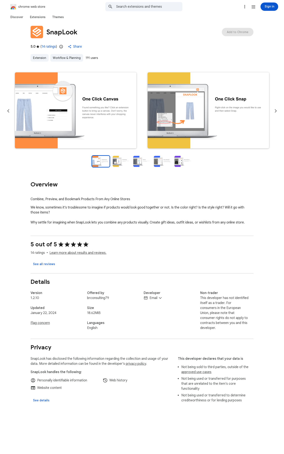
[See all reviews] (44, 264)
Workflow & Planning (67, 58)
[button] (253, 7)
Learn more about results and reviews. (77, 253)
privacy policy (136, 364)
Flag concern (40, 323)
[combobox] (149, 6)
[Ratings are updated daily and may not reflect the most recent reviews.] (61, 46)
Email (153, 298)
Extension (39, 58)
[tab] (17, 17)
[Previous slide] (8, 111)
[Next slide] (276, 111)
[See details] (41, 400)
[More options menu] (245, 6)
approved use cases (196, 372)
